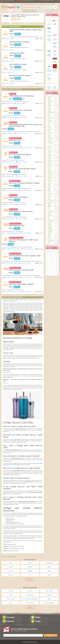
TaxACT (11, 567)
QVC (30, 575)
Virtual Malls (50, 230)
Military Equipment (50, 225)
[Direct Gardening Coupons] (49, 36)
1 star (12, 19)
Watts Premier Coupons (49, 54)
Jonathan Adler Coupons (49, 78)
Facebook (10, 617)
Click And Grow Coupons (55, 87)
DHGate (30, 571)
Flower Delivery (11, 599)
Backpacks (50, 129)
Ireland (49, 206)
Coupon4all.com (17, 439)
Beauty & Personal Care (51, 173)
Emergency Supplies (50, 232)
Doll (49, 237)
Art (48, 217)
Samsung (10, 575)
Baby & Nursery (49, 110)
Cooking (49, 108)
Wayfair (49, 567)
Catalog (49, 127)
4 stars (18, 19)
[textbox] (23, 635)
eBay (36, 11)
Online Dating (51, 200)
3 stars (16, 19)
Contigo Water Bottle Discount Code (17, 299)
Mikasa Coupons (55, 47)
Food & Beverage (50, 155)
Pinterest (10, 621)
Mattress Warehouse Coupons (55, 70)
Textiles (49, 190)
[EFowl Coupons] (55, 20)
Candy (49, 209)
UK (48, 243)
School (49, 130)
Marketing (50, 193)
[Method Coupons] (55, 36)
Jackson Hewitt (44, 11)
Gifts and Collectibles (50, 121)
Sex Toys (50, 241)
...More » (40, 36)
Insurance (50, 202)
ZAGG (49, 571)
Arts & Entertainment (51, 171)
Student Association (50, 215)
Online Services (50, 168)
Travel (49, 114)
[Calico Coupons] (55, 51)
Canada (49, 145)
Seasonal (50, 185)
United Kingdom (50, 204)
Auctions (50, 160)
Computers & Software (50, 150)
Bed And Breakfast (50, 228)
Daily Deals (50, 164)
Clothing (49, 105)
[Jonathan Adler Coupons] (49, 75)
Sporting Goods (30, 603)
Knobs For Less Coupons (49, 87)
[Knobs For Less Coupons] (49, 83)
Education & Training (50, 181)
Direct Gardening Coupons (49, 39)
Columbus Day (51, 240)
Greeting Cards (50, 134)
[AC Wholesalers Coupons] (49, 66)
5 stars (20, 19)
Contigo (4, 303)
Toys (49, 218)
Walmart (39, 11)
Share (12, 38)
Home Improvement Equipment (30, 599)
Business (50, 176)
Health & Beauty (50, 198)
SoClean (30, 567)
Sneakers (50, 132)
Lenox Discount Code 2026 (36, 463)
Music (49, 126)
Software (30, 591)
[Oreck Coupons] (49, 28)
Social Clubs (50, 211)
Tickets (49, 158)
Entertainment (51, 143)
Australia (50, 152)
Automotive (50, 117)
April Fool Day (51, 220)
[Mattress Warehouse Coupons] (55, 66)
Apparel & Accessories (50, 100)
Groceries (50, 166)
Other (49, 208)
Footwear (50, 141)
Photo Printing (49, 235)
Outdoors (50, 139)
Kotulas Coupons (55, 62)
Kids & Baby (50, 112)
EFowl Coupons (55, 24)
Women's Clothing (49, 603)
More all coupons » (8, 103)
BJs (11, 563)
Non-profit (50, 194)
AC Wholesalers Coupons (49, 70)
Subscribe (51, 635)
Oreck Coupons (49, 31)
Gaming (49, 136)
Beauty (49, 106)
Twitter (37, 617)
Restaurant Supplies (50, 222)
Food (49, 123)
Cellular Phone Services (51, 178)
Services (50, 118)
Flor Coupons (49, 24)
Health (49, 124)
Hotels (49, 599)
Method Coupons (55, 39)
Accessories (30, 595)
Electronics (50, 138)
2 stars (14, 19)
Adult (49, 191)
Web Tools (50, 212)
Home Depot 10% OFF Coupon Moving (11, 464)
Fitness (49, 157)
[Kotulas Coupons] (55, 58)
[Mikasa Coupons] (55, 43)
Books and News (50, 148)
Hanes (49, 575)
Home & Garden (49, 103)
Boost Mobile (49, 563)
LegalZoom (50, 11)
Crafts (49, 196)
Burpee (11, 571)
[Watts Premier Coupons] (49, 51)
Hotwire (30, 563)
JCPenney (32, 11)
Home (2, 556)
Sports (49, 115)
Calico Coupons (55, 54)
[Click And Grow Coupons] (55, 83)
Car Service (50, 238)
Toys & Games (49, 188)
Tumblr (38, 621)
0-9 (47, 252)
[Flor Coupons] (49, 20)
